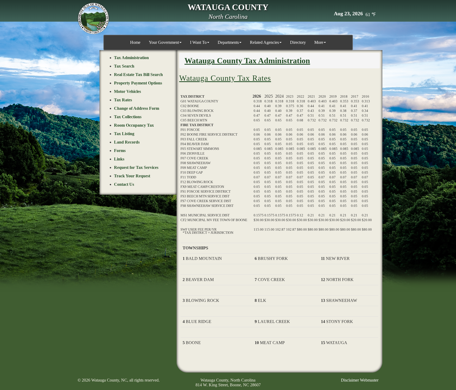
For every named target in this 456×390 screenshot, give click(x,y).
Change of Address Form (136, 108)
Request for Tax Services (136, 167)
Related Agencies (264, 42)
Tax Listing (124, 133)
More (318, 42)
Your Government (164, 42)
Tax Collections (127, 117)
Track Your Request (132, 176)
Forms (120, 150)
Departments (228, 42)
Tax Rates (123, 100)
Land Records (127, 142)
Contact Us (124, 184)
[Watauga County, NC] (93, 18)
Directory (298, 42)
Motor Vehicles (127, 91)
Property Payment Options (138, 83)
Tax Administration (131, 57)
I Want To (198, 42)
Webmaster (369, 380)
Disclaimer (350, 380)
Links (119, 159)
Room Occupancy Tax (134, 125)
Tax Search (124, 66)
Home (135, 42)
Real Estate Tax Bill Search (138, 74)
